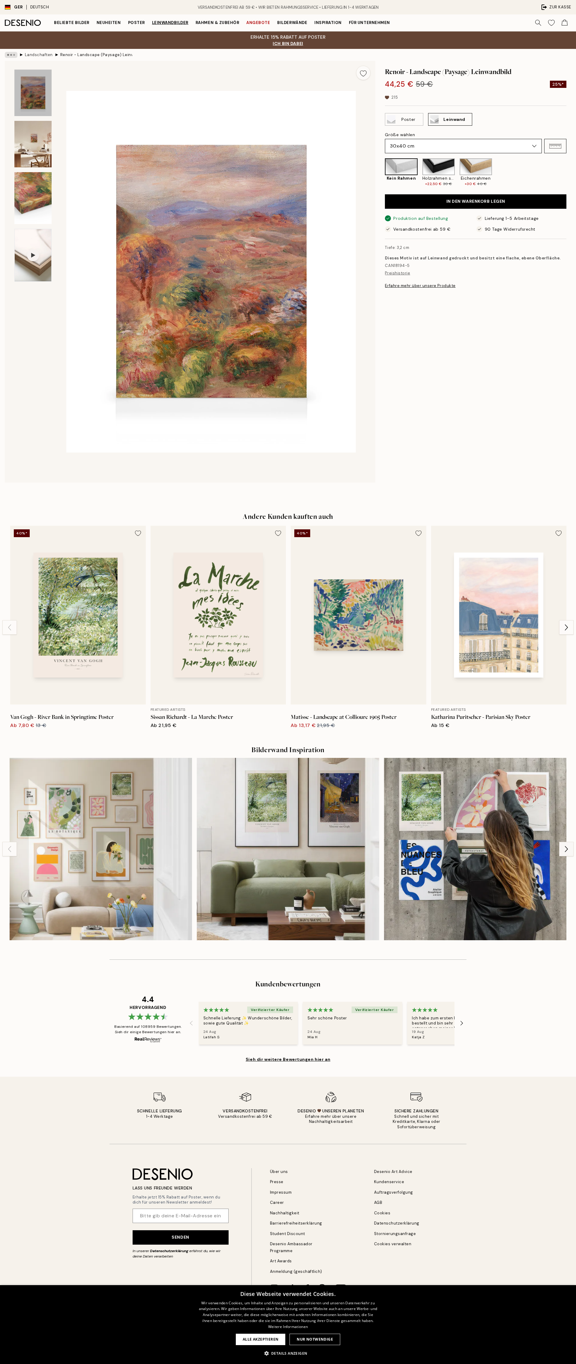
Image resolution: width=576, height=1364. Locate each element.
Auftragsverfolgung (393, 1192)
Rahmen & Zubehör (217, 22)
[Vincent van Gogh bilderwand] (288, 849)
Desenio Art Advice (393, 1171)
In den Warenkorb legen (475, 201)
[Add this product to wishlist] (363, 73)
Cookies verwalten (393, 1243)
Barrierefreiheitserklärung (296, 1223)
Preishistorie (397, 273)
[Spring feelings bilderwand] (101, 849)
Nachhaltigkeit (284, 1213)
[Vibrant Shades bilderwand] (475, 849)
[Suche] (538, 22)
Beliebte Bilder (71, 22)
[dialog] (288, 1324)
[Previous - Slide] (380, 172)
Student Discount (287, 1233)
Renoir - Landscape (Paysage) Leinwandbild (96, 54)
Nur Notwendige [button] (315, 1339)
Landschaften (39, 54)
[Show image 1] (33, 93)
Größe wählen (400, 134)
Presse (277, 1181)
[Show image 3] (33, 198)
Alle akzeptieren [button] (260, 1339)
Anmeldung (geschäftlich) (296, 1271)
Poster (136, 22)
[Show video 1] (33, 255)
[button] (555, 146)
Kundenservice (389, 1181)
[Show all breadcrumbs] (11, 55)
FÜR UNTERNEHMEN (369, 22)
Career (277, 1202)
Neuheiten (109, 22)
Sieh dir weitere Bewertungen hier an (288, 1059)
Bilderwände (292, 22)
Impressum (281, 1192)
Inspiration (328, 22)
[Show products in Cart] (564, 23)
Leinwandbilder (170, 22)
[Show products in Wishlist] (551, 23)
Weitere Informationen (288, 1326)
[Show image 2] (33, 144)
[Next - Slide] (571, 172)
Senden (180, 1237)
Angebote (258, 22)
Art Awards (281, 1261)
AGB (378, 1202)
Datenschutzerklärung (169, 1251)
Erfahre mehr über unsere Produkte (420, 285)
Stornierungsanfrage (395, 1233)
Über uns (279, 1171)
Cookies (382, 1213)
